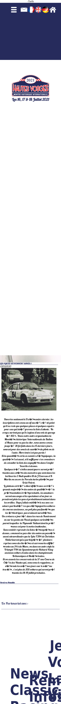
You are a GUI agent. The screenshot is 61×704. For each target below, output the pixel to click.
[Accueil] (55, 30)
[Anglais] (38, 30)
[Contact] (24, 30)
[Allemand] (45, 30)
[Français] (31, 30)
